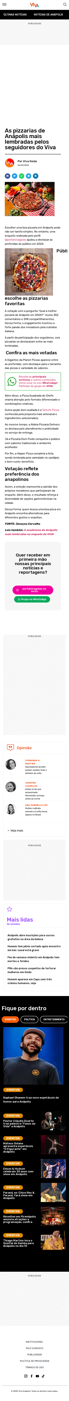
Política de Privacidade (34, 1361)
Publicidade (34, 1354)
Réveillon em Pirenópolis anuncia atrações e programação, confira (19, 1219)
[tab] (10, 1019)
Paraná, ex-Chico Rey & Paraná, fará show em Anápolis (18, 1195)
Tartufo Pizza (50, 410)
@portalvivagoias (15, 239)
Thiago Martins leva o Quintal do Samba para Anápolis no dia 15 (18, 1243)
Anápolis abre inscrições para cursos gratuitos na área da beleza (31, 937)
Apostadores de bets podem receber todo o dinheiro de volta (36, 770)
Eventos (13, 1089)
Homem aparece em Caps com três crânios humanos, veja (30, 981)
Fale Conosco (34, 1348)
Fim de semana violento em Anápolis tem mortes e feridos (33, 959)
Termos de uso (34, 1367)
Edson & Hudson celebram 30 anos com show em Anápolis (18, 1171)
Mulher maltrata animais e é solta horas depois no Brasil (36, 811)
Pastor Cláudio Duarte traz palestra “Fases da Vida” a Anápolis (19, 1123)
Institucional (34, 1341)
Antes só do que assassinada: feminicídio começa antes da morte (34, 794)
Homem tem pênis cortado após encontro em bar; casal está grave (34, 948)
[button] (7, 176)
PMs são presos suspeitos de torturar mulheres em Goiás (32, 970)
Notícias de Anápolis (48, 14)
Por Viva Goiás (27, 161)
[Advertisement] (34, 81)
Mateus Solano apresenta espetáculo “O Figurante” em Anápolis (18, 1147)
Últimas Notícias (15, 14)
